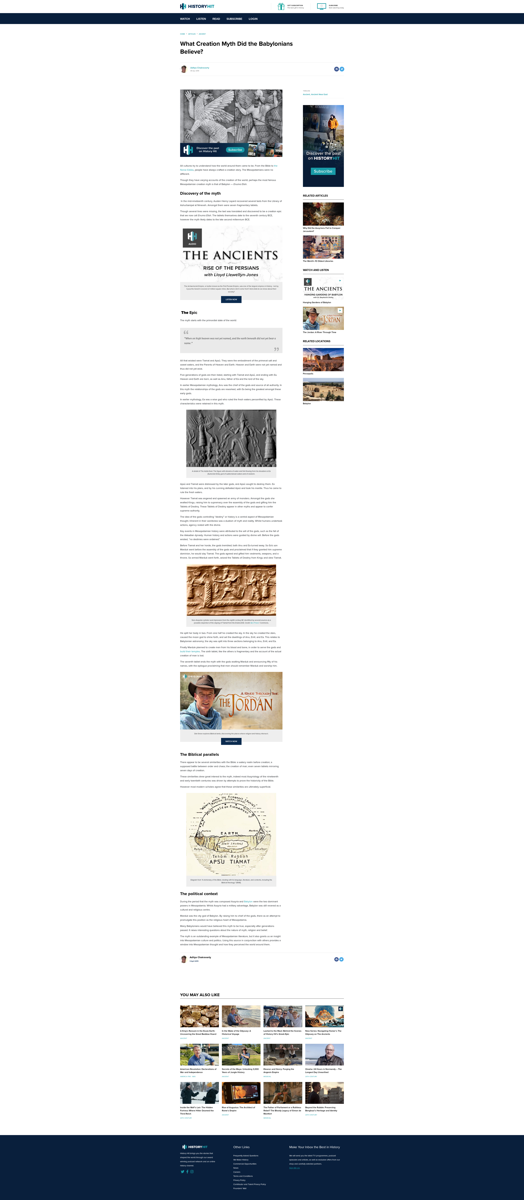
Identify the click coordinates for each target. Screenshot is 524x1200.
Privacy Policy (239, 1180)
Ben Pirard (255, 622)
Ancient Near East (319, 94)
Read (216, 18)
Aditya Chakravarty (199, 67)
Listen (201, 18)
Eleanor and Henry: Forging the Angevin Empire (279, 1071)
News (235, 1167)
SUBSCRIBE (333, 5)
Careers (236, 1172)
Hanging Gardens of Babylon (317, 302)
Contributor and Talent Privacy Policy (249, 1184)
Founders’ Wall (239, 1188)
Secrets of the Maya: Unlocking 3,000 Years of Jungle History (240, 1071)
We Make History (240, 1159)
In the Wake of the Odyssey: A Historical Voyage (236, 1032)
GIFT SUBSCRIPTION (295, 5)
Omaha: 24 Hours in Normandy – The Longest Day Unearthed (323, 1071)
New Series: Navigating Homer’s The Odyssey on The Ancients (323, 1032)
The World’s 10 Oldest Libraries (318, 261)
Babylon (248, 901)
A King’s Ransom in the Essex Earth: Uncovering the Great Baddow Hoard (198, 1032)
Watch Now (231, 741)
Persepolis (308, 373)
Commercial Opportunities (244, 1163)
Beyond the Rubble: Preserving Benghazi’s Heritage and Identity (321, 1109)
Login (253, 18)
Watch (185, 18)
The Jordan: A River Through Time (319, 332)
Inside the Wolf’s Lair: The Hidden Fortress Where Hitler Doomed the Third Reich (197, 1110)
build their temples (190, 651)
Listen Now (231, 299)
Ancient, (307, 94)
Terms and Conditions (243, 1176)
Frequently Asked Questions (245, 1155)
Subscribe (234, 18)
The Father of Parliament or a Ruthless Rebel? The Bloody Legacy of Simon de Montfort (282, 1110)
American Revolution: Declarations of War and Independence (198, 1071)
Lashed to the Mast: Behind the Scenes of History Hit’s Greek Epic (282, 1032)
